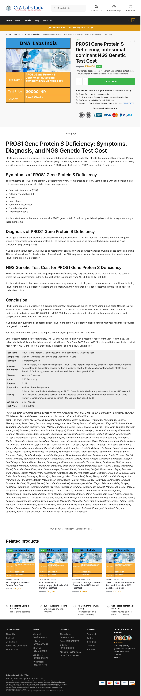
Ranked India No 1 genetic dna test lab (24, 678)
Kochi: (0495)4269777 (70, 652)
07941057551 (128, 103)
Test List (17, 34)
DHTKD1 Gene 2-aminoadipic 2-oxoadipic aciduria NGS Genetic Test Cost (120, 585)
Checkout (130, 10)
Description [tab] (70, 133)
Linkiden (91, 645)
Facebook (91, 634)
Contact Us (11, 641)
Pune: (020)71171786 (69, 641)
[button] (131, 20)
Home (8, 34)
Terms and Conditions (16, 645)
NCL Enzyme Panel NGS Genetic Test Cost (18, 584)
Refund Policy (13, 649)
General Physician (32, 34)
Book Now (111, 81)
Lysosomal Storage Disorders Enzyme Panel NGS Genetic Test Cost (87, 585)
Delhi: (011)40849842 (70, 655)
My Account (96, 10)
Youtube (91, 649)
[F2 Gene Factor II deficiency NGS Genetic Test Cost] (131, 41)
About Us (10, 634)
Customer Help (114, 10)
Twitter (90, 638)
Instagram (91, 641)
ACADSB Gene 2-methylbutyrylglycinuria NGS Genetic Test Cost (53, 585)
